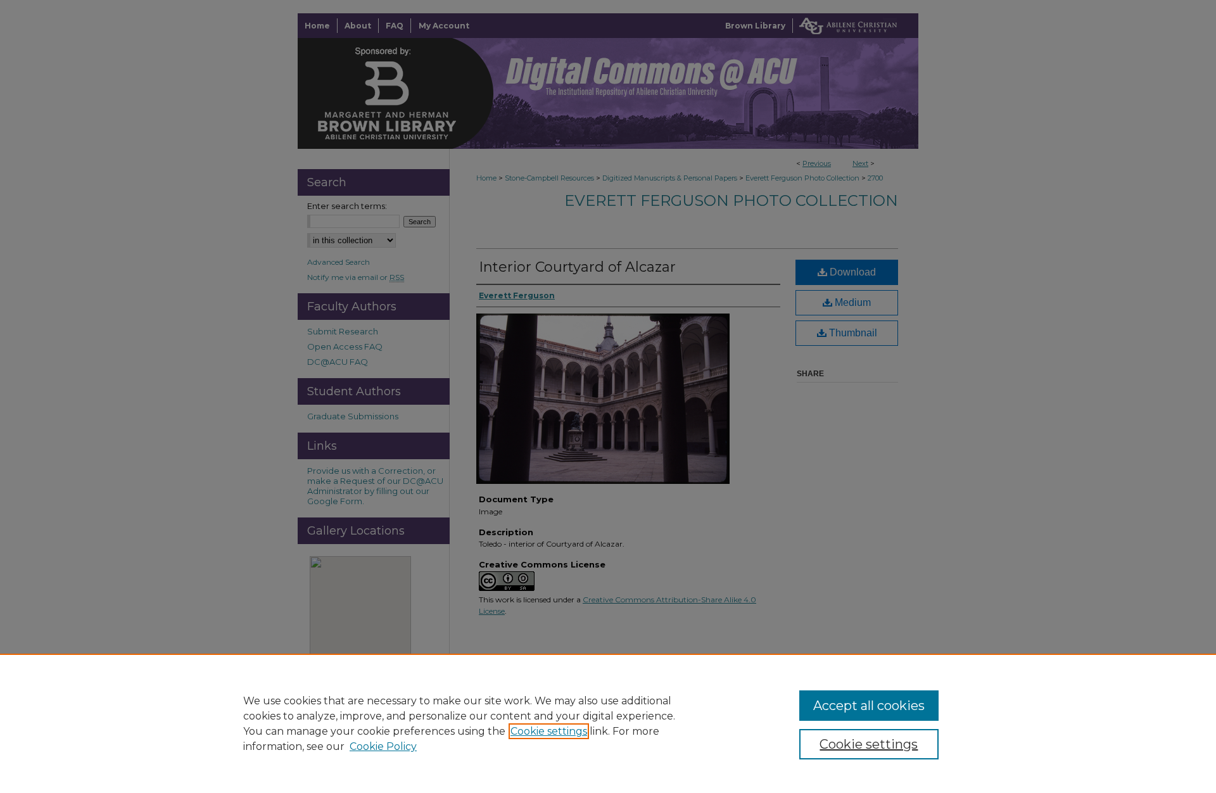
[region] (608, 723)
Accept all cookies (869, 705)
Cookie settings (548, 731)
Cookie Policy (383, 746)
